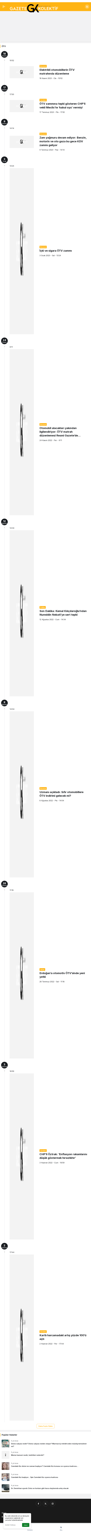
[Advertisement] (45, 25)
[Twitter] (45, 1503)
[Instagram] (52, 1503)
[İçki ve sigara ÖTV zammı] (45, 245)
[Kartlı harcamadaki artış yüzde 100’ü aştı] (45, 1331)
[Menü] (4, 6)
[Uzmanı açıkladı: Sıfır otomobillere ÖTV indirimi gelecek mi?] (45, 788)
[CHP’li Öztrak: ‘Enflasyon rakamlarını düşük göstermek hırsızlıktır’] (45, 1150)
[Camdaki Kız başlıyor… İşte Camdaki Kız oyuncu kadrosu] (45, 1477)
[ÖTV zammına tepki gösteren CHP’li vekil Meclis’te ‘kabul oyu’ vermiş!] (45, 100)
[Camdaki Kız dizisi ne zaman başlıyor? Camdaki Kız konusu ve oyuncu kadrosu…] (45, 1466)
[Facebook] (38, 1503)
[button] (87, 6)
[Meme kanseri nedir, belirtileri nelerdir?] (45, 1454)
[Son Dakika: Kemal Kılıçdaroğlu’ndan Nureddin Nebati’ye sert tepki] (45, 607)
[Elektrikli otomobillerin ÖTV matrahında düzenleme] (45, 66)
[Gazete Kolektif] (34, 8)
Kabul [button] (26, 1525)
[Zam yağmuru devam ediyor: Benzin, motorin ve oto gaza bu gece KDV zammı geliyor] (45, 136)
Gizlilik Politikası (10, 1525)
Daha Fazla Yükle (46, 1426)
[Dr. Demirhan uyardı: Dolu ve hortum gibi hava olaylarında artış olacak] (45, 1488)
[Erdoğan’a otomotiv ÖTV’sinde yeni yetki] (45, 969)
